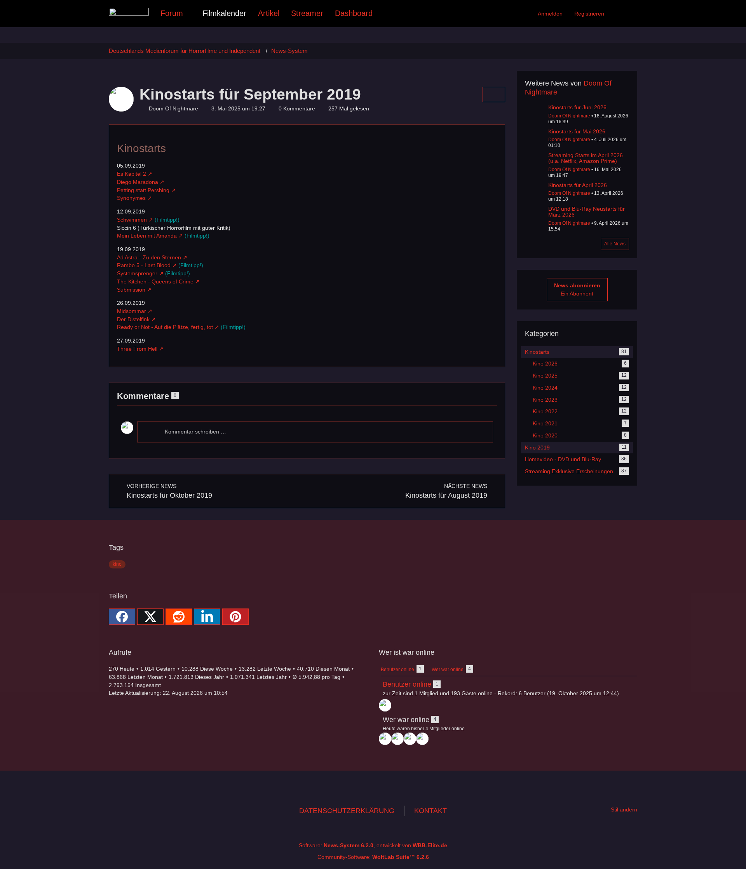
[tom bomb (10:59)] (385, 705)
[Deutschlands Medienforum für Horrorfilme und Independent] (129, 11)
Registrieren (589, 13)
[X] (150, 616)
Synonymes (131, 198)
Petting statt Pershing (143, 190)
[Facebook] (122, 616)
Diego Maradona (137, 182)
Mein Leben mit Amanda (147, 236)
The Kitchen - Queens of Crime (155, 281)
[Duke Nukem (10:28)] (410, 739)
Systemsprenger (137, 273)
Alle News (615, 244)
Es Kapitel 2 (131, 174)
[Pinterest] (235, 616)
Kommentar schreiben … (195, 431)
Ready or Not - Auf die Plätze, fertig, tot (165, 327)
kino (117, 564)
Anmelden (550, 13)
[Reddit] (179, 616)
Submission (131, 290)
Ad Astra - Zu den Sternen (149, 257)
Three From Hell (137, 349)
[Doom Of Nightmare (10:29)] (397, 739)
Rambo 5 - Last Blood (144, 265)
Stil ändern (624, 809)
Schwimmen (132, 220)
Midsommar (131, 311)
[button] (207, 616)
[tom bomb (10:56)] (385, 739)
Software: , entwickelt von (373, 845)
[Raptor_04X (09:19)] (422, 739)
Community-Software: (373, 857)
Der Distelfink (133, 319)
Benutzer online (407, 684)
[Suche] (623, 13)
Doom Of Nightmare (569, 116)
